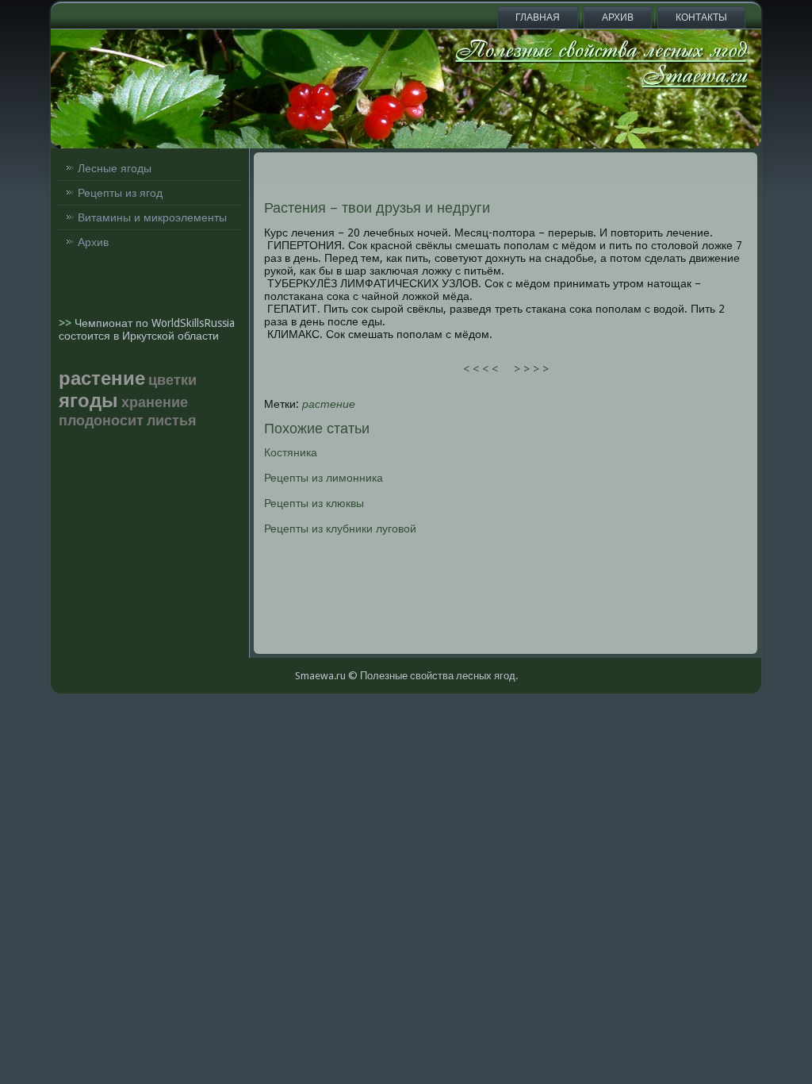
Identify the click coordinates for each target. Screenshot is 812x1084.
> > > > (531, 369)
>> (67, 323)
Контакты (701, 17)
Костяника (290, 452)
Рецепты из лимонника (323, 477)
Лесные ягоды (114, 168)
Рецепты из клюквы (314, 503)
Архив (618, 17)
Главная (537, 17)
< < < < (480, 369)
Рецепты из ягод (120, 192)
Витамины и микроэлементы (152, 217)
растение (328, 404)
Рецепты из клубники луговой (340, 528)
